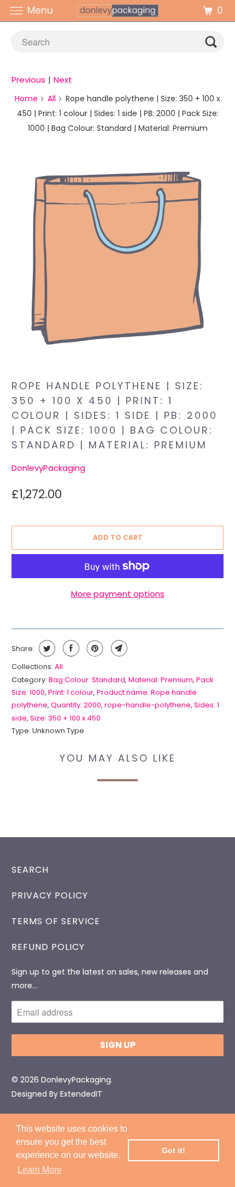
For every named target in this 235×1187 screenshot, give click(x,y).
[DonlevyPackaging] (118, 10)
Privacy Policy (49, 895)
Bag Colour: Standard (87, 680)
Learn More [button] (39, 1169)
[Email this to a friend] (117, 648)
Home (26, 98)
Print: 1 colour (70, 692)
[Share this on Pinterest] (93, 648)
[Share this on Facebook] (69, 648)
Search (30, 869)
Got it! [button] (173, 1150)
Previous (28, 79)
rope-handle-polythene (147, 705)
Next (63, 79)
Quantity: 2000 (76, 705)
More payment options (117, 594)
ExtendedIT (81, 1093)
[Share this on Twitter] (45, 648)
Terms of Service (55, 921)
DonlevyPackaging (48, 468)
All (52, 98)
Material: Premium (160, 680)
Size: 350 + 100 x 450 (65, 718)
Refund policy (48, 947)
